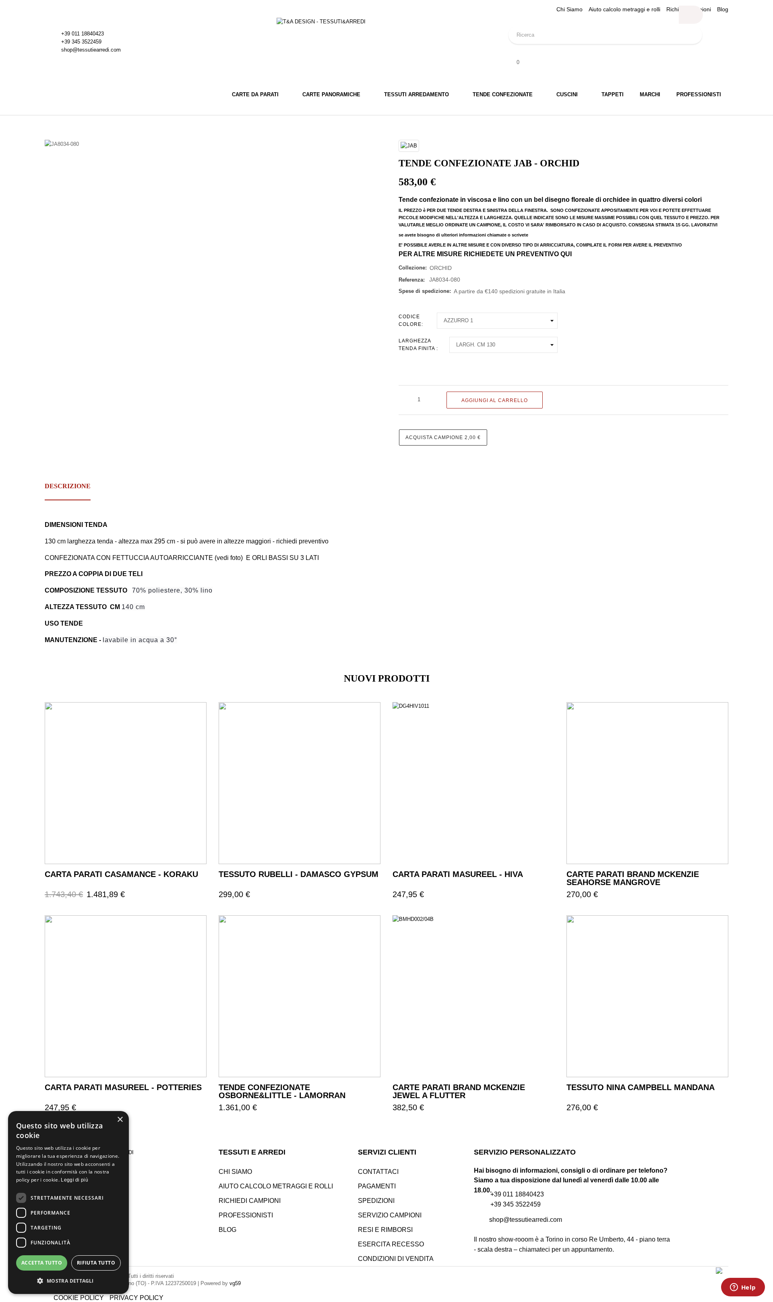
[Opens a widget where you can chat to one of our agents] (743, 1288)
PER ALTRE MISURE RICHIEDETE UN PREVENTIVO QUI (485, 254)
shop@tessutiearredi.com (91, 50)
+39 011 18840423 (82, 34)
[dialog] (68, 1202)
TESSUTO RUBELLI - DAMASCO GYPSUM (298, 874)
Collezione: (413, 268)
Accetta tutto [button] (41, 1262)
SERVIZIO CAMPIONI (390, 1215)
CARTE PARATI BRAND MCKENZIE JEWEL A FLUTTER (459, 1091)
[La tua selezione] (191, 717)
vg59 (235, 1283)
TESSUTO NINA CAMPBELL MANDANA (640, 1087)
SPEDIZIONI (376, 1200)
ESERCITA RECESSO (391, 1244)
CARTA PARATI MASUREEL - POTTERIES (123, 1087)
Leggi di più (74, 1180)
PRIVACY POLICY (136, 1297)
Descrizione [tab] (68, 486)
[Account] (618, 52)
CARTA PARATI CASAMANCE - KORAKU (121, 874)
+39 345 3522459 (81, 42)
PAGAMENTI (377, 1186)
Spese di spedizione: (425, 291)
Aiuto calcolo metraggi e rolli (624, 9)
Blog (722, 9)
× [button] (120, 1120)
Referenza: (412, 279)
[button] (68, 1281)
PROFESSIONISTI (246, 1215)
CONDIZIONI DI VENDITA (396, 1258)
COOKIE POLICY (79, 1297)
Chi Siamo (569, 9)
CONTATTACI (378, 1171)
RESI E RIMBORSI (385, 1229)
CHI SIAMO (235, 1171)
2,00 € (443, 437)
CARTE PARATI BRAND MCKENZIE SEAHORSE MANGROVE (632, 878)
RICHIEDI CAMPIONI (250, 1200)
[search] (691, 15)
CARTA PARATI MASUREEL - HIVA (458, 874)
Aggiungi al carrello (494, 400)
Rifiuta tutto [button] (96, 1262)
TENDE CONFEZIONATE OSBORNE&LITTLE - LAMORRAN (282, 1091)
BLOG (227, 1229)
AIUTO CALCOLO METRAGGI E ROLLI (276, 1186)
